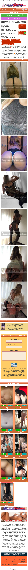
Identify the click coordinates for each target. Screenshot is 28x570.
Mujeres (14, 561)
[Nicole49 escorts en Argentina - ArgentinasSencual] (21, 419)
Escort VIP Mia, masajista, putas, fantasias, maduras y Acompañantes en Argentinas (14, 1)
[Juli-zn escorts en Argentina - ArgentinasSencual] (21, 395)
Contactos (22, 557)
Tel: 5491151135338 (14, 18)
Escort (5, 561)
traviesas (4, 527)
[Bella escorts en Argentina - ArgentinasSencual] (7, 467)
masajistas (22, 525)
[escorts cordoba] (14, 521)
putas (17, 525)
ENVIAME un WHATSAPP (12, 15)
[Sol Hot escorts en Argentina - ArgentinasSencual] (7, 443)
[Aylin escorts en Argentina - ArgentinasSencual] (7, 492)
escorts (25, 53)
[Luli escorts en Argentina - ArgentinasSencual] (21, 443)
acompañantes (11, 525)
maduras (9, 527)
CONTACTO (14, 564)
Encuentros (22, 559)
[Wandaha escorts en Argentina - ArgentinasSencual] (21, 467)
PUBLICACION (6, 564)
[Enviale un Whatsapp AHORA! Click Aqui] (22, 35)
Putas (5, 559)
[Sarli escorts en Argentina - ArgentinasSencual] (7, 419)
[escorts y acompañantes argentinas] (14, 509)
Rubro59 (14, 557)
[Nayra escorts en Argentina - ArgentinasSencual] (7, 395)
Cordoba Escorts (22, 562)
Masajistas (5, 557)
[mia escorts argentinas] (14, 7)
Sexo (14, 559)
